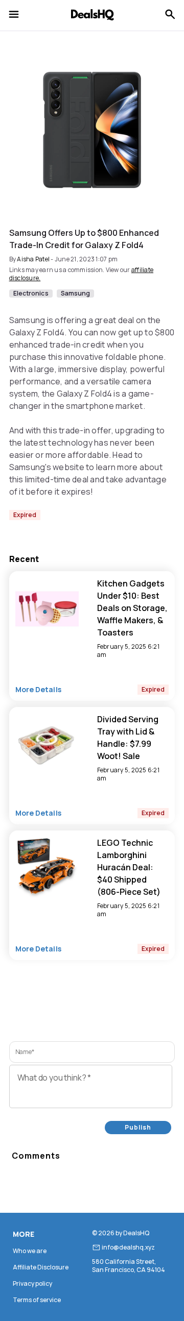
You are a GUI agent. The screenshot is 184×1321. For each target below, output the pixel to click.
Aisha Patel (33, 259)
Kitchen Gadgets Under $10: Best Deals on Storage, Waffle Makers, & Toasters (132, 608)
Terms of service (37, 1299)
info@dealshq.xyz (128, 1247)
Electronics (31, 293)
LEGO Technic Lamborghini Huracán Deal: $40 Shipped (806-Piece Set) (128, 867)
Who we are (30, 1250)
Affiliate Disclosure (40, 1267)
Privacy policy (32, 1283)
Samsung (75, 293)
